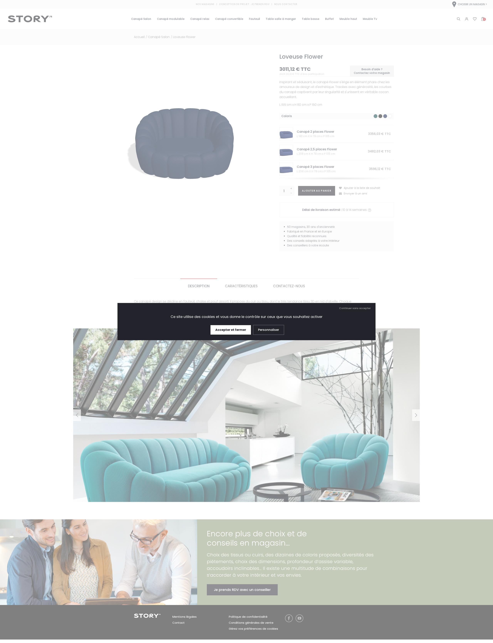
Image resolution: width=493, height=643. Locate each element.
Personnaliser (268, 330)
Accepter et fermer (230, 330)
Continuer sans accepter (355, 308)
